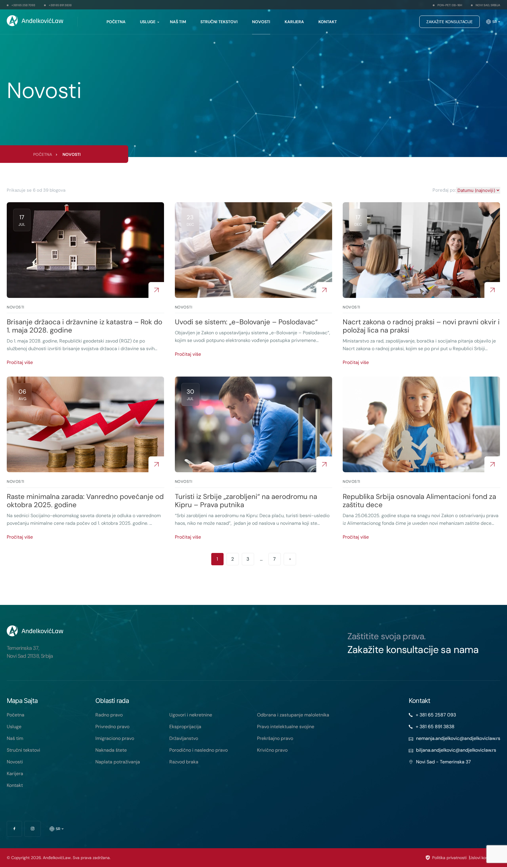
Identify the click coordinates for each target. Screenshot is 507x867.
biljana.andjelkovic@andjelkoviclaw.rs (456, 750)
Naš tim (178, 21)
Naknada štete (111, 750)
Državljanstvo (183, 738)
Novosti (261, 21)
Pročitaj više (20, 362)
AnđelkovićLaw (57, 857)
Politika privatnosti (449, 857)
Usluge (148, 21)
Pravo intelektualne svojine (285, 726)
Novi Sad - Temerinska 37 (443, 762)
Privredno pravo (112, 726)
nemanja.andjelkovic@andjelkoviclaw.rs (458, 738)
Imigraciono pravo (114, 738)
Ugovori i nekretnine (190, 715)
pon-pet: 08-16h (449, 5)
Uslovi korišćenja (484, 857)
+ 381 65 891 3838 (435, 726)
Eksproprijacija (185, 726)
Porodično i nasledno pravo (198, 750)
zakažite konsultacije (449, 21)
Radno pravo (109, 715)
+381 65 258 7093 (23, 5)
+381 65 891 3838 (60, 5)
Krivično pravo (272, 750)
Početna (116, 21)
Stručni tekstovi (219, 21)
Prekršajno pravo (275, 738)
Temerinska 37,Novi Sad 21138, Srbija (30, 652)
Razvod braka (183, 762)
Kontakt (327, 21)
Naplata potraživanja (117, 762)
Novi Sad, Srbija (488, 5)
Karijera (294, 21)
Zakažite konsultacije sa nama (413, 649)
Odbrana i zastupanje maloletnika (293, 715)
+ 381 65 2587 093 (436, 715)
